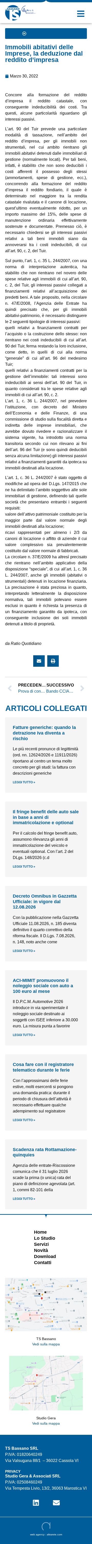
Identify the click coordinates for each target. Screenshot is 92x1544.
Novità (41, 1250)
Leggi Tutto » (24, 782)
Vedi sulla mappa (46, 1344)
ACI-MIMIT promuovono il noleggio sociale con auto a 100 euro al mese (43, 986)
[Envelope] (56, 1502)
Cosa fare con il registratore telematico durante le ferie (43, 1067)
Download (45, 1256)
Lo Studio (44, 1238)
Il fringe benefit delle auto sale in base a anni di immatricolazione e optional (46, 817)
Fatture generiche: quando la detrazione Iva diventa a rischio (44, 733)
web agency (37, 1534)
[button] (81, 14)
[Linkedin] (35, 1502)
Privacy (12, 1471)
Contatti (42, 1262)
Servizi (41, 1244)
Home (40, 1232)
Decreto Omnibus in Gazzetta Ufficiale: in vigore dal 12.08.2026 (45, 902)
